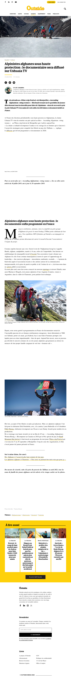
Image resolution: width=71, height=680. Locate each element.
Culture (13, 60)
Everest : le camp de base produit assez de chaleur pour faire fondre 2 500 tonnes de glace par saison (12, 551)
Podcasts (56, 14)
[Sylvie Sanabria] (8, 93)
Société (33, 14)
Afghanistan (16, 515)
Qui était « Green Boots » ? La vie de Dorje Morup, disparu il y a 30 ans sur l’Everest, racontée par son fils (59, 551)
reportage (46, 269)
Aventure (13, 14)
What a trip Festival (56, 439)
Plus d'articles (35, 577)
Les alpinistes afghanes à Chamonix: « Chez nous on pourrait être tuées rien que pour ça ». (35, 459)
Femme (41, 515)
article (9, 267)
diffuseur (9, 130)
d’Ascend (33, 254)
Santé (20, 14)
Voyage (26, 14)
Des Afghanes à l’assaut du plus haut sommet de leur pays (24, 457)
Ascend (34, 515)
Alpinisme (26, 515)
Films (49, 14)
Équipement (41, 14)
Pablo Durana (9, 429)
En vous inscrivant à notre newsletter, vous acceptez (35, 639)
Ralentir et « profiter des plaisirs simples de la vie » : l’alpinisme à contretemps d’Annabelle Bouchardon (43, 551)
